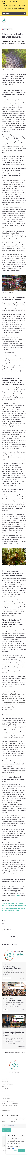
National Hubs (5, 1086)
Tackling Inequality (7, 1108)
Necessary (12, 1146)
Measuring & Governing (8, 1101)
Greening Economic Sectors (9, 1105)
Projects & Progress (7, 1084)
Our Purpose (5, 1081)
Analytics (10, 1148)
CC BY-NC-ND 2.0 (12, 902)
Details (15, 1150)
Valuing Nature (6, 1110)
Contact (4, 1091)
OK (22, 1150)
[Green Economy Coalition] (4, 20)
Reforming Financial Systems (10, 1103)
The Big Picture (7, 929)
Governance (5, 1088)
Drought (4, 902)
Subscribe (6, 1130)
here (18, 895)
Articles (3, 923)
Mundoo (21, 902)
